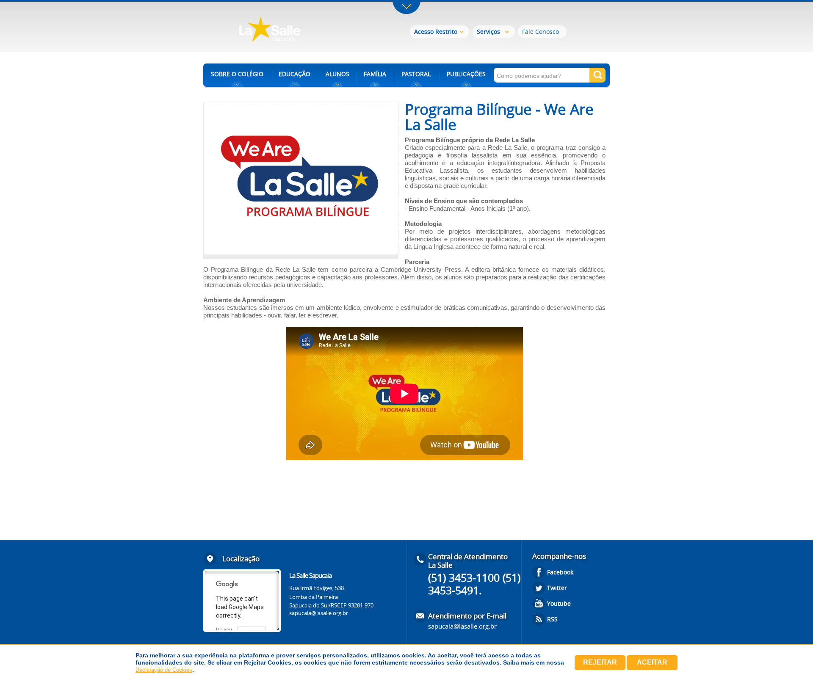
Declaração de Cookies (164, 670)
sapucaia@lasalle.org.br (318, 613)
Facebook (560, 572)
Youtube (559, 603)
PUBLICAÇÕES (466, 74)
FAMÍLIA (375, 74)
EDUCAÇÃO (294, 74)
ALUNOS (337, 74)
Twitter (557, 588)
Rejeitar (600, 662)
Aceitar (652, 662)
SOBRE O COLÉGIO (237, 74)
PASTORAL (416, 74)
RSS (552, 619)
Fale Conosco (540, 32)
